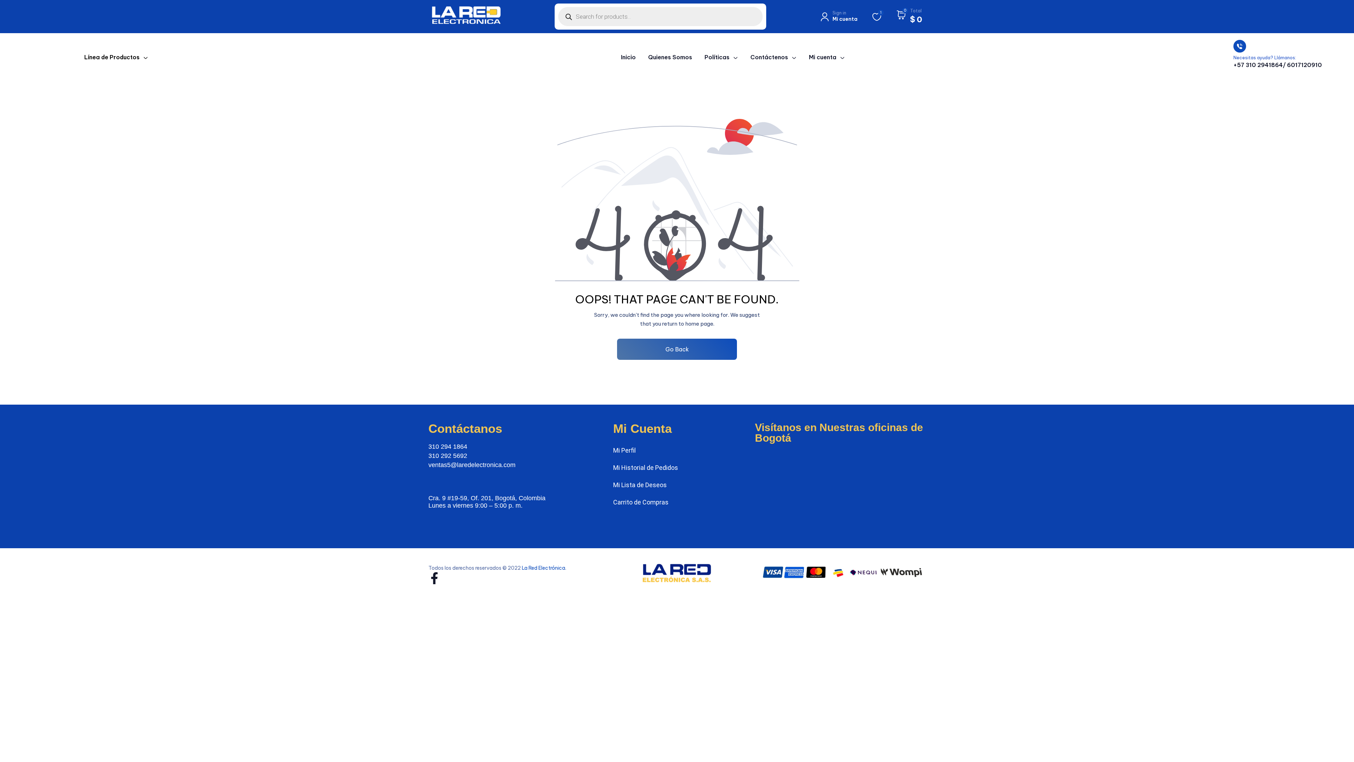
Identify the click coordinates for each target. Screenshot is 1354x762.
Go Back (677, 349)
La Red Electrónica (543, 568)
